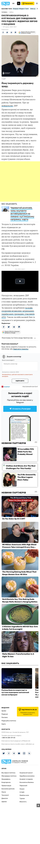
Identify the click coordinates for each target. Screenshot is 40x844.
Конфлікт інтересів (26, 779)
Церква (4, 801)
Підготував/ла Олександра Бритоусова (17, 338)
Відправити (20, 381)
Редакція (5, 714)
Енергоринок (6, 782)
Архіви (4, 711)
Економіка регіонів (8, 789)
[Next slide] (36, 8)
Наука (4, 792)
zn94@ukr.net (25, 741)
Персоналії (23, 785)
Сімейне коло (24, 795)
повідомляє (7, 105)
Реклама (5, 717)
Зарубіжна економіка (27, 776)
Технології (5, 795)
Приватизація (6, 785)
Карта (4, 724)
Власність (23, 802)
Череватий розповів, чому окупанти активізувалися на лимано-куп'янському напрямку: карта (22, 213)
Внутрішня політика (8, 773)
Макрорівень (6, 779)
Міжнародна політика (9, 776)
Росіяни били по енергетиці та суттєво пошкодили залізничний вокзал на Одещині (15, 692)
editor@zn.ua (30, 744)
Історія (22, 792)
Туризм (22, 798)
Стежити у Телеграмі (21, 409)
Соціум (22, 789)
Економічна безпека (27, 782)
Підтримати (29, 3)
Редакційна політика (9, 721)
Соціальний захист (26, 773)
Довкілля (5, 798)
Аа (18, 3)
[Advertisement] (20, 181)
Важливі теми (7, 9)
